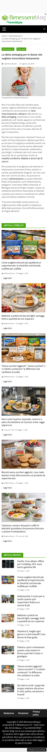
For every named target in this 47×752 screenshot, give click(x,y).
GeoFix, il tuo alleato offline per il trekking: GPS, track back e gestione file (30, 564)
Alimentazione (7, 49)
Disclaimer (23, 713)
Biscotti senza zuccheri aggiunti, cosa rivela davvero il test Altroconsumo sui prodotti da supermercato (23, 475)
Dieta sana (21, 49)
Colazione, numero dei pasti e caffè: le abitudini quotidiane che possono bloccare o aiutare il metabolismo (23, 528)
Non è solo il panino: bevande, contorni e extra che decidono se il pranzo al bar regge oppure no (23, 422)
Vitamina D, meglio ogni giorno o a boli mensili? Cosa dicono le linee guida (31, 634)
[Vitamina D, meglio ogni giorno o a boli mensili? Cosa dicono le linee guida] (8, 634)
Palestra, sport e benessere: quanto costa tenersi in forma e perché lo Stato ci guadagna (31, 652)
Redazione (9, 713)
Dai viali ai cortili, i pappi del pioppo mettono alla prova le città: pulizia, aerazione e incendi (30, 690)
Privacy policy (36, 713)
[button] (44, 29)
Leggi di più (7, 278)
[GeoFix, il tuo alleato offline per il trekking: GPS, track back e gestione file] (8, 564)
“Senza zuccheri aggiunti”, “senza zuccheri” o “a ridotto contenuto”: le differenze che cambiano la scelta (23, 369)
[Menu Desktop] (4, 29)
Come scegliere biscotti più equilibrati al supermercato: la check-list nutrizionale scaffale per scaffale (21, 265)
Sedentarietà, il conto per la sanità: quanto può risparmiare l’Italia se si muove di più (30, 601)
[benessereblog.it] (23, 19)
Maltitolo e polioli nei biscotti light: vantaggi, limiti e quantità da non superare (23, 317)
